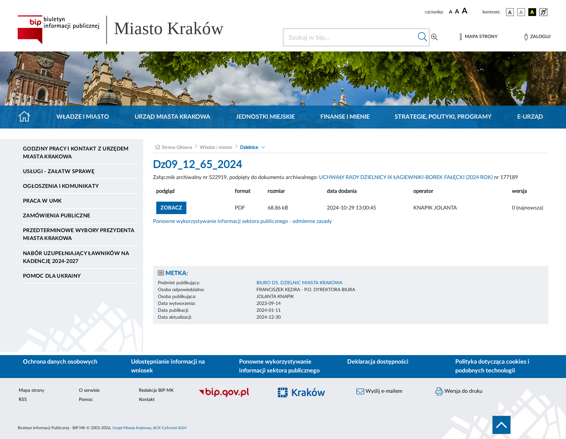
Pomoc (86, 399)
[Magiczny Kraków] (311, 396)
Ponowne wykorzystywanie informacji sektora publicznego (279, 366)
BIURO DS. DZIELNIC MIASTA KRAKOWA (299, 283)
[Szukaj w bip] (422, 37)
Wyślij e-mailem (383, 391)
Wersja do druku (462, 391)
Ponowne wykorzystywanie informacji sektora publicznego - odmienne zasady (242, 221)
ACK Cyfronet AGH (169, 428)
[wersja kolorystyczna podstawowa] (510, 12)
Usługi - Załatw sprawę (58, 171)
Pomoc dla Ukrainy (52, 276)
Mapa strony (31, 390)
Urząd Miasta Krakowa (172, 117)
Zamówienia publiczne (56, 215)
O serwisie (89, 390)
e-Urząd (530, 117)
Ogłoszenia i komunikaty (61, 186)
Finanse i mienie (344, 117)
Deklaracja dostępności (377, 362)
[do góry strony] (501, 425)
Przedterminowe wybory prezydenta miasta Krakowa (78, 234)
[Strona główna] (27, 117)
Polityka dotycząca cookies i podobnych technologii (492, 366)
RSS (23, 399)
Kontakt (147, 399)
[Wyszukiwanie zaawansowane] (434, 37)
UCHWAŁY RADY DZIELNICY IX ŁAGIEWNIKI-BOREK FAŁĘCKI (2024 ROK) (406, 177)
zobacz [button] (173, 207)
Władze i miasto (82, 117)
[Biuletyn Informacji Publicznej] (232, 396)
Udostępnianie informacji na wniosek (168, 366)
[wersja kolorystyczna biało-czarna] (521, 12)
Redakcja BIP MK (156, 390)
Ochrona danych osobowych (60, 362)
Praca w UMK (42, 201)
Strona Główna (177, 147)
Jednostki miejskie (265, 117)
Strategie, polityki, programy (443, 117)
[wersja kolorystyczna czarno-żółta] (532, 12)
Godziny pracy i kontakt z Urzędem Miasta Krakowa (76, 152)
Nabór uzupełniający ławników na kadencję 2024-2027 (76, 257)
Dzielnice (249, 147)
